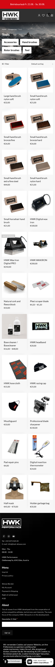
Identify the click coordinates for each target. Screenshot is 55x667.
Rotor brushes (11, 50)
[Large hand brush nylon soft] (14, 80)
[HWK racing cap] (40, 367)
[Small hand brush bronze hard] (40, 121)
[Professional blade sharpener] (40, 405)
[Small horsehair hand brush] (14, 203)
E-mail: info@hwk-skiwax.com (14, 544)
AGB (4, 598)
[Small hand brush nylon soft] (40, 80)
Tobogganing (12, 29)
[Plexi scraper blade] (40, 285)
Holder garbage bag (39, 503)
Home (4, 29)
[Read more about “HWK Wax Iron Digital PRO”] (5, 253)
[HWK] (10, 15)
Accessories (10, 42)
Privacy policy (7, 576)
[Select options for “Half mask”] (5, 496)
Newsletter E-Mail (10, 619)
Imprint (5, 572)
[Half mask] (14, 487)
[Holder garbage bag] (40, 487)
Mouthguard (10, 421)
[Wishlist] (43, 15)
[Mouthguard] (14, 405)
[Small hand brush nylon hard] (40, 162)
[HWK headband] (40, 326)
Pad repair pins (11, 462)
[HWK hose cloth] (14, 367)
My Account (7, 587)
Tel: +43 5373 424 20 (10, 541)
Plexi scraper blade (39, 301)
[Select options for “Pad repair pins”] (5, 455)
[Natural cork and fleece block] (14, 285)
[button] (5, 89)
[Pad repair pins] (14, 446)
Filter (6, 64)
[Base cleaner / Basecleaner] (14, 326)
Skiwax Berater (8, 584)
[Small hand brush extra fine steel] (14, 162)
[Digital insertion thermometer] (40, 446)
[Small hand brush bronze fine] (14, 121)
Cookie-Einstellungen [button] (12, 661)
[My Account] (39, 15)
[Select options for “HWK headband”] (32, 335)
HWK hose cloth (12, 383)
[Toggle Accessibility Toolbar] (5, 661)
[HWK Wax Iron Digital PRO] (14, 244)
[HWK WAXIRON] (40, 244)
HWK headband (38, 342)
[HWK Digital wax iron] (40, 203)
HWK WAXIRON (38, 260)
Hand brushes (29, 42)
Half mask (9, 503)
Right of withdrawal (10, 595)
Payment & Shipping (10, 591)
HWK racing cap (38, 383)
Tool (27, 50)
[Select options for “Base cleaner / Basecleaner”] (5, 335)
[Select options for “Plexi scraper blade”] (32, 294)
